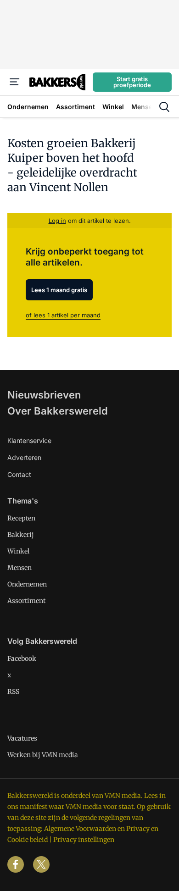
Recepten (21, 518)
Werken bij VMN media (42, 755)
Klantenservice (29, 440)
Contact (19, 474)
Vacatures (22, 738)
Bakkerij (20, 535)
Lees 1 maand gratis (59, 289)
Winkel (18, 551)
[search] (164, 106)
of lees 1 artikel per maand (63, 315)
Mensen (19, 568)
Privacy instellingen (83, 840)
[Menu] (14, 82)
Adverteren (24, 457)
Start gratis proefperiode (132, 82)
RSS (13, 691)
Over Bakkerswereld (57, 411)
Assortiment (26, 601)
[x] (41, 864)
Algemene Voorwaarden (80, 829)
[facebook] (15, 864)
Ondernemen (27, 584)
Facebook (21, 658)
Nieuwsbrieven (44, 395)
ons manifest (27, 806)
